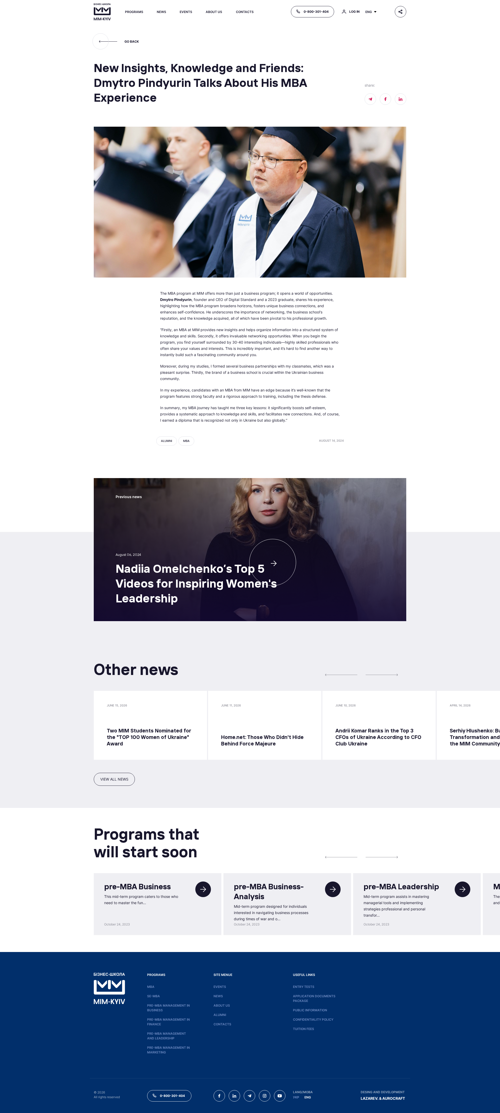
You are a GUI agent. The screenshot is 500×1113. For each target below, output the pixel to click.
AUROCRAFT (393, 1098)
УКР (296, 1097)
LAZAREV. (369, 1098)
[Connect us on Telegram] (249, 1096)
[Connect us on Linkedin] (400, 99)
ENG (307, 1097)
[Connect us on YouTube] (279, 1096)
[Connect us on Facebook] (385, 99)
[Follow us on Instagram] (264, 1096)
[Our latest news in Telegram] (370, 99)
